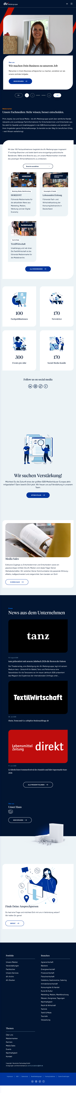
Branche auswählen (32, 166)
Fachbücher (10, 969)
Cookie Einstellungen (63, 1076)
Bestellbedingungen (36, 1076)
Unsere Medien (12, 962)
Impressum (10, 1076)
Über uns (9, 1034)
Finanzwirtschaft (47, 972)
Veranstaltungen (12, 965)
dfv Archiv (10, 976)
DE (67, 4)
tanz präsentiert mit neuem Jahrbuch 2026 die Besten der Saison (37, 661)
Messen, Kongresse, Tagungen (53, 998)
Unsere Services (12, 972)
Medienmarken (12, 1038)
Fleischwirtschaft (47, 976)
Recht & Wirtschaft (48, 1005)
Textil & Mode (46, 1012)
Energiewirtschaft (48, 969)
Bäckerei (44, 965)
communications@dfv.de (35, 1066)
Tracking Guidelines (50, 1076)
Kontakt (9, 1056)
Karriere (9, 1042)
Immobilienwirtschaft (49, 983)
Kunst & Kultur (47, 990)
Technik (44, 1009)
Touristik (44, 1016)
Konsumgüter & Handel (50, 987)
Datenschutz (25, 1076)
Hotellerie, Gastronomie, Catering (54, 980)
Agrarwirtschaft (47, 962)
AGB (17, 1076)
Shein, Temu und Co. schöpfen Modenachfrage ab (28, 721)
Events (8, 1049)
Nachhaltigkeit (46, 1001)
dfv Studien (10, 980)
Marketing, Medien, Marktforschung (55, 994)
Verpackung (45, 1019)
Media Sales (10, 1045)
